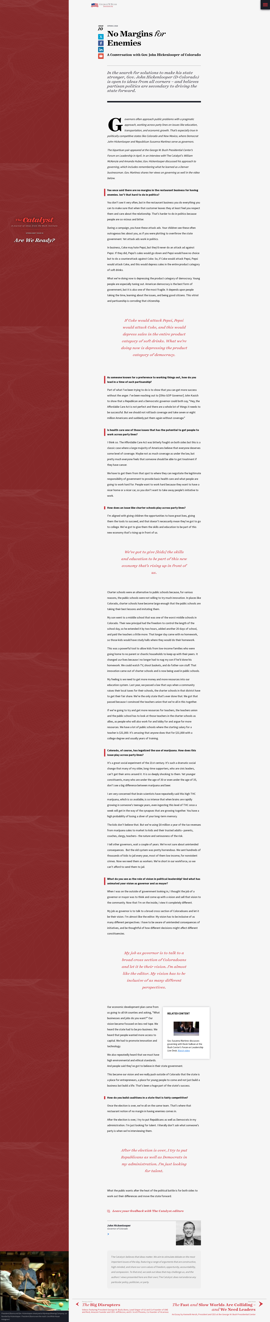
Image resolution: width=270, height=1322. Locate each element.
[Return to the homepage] (34, 223)
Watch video (184, 1050)
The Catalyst (148, 1211)
